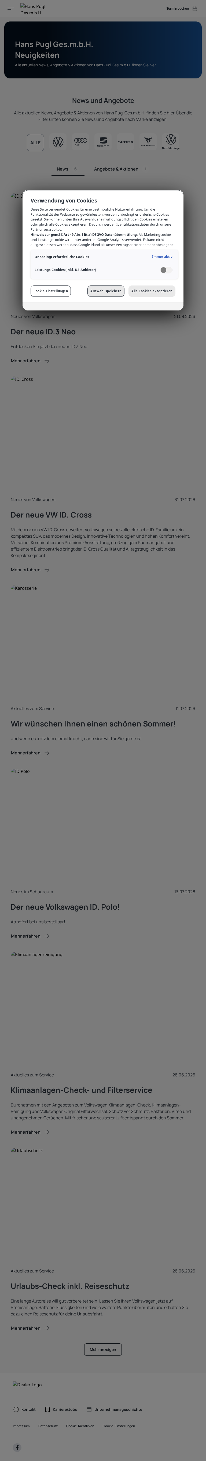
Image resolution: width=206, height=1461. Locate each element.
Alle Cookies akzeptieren (151, 291)
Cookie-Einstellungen (51, 291)
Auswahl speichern (106, 291)
